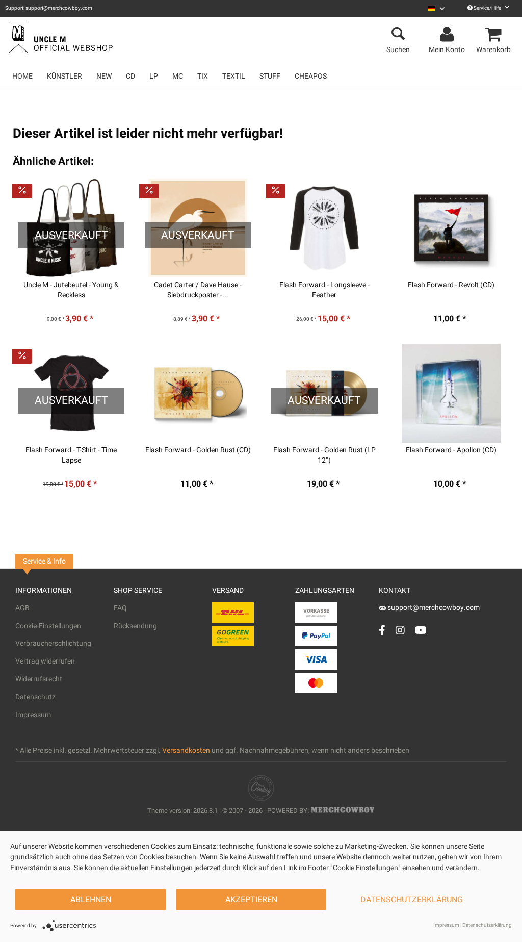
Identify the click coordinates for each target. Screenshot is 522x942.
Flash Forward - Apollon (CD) (451, 450)
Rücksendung (135, 626)
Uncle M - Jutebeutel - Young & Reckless (71, 290)
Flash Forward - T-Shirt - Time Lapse (71, 455)
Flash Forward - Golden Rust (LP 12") (324, 455)
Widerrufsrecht (38, 679)
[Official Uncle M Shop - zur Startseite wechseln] (59, 38)
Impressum (33, 714)
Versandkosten (186, 750)
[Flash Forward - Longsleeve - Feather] (324, 228)
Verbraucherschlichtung (53, 643)
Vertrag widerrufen (45, 661)
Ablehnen (90, 900)
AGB (22, 608)
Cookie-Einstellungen (48, 626)
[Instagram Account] (400, 630)
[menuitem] (436, 8)
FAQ (120, 608)
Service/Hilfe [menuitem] (487, 8)
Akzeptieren (251, 900)
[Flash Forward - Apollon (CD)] (451, 393)
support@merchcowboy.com (433, 607)
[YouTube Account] (421, 630)
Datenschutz (35, 697)
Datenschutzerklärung (411, 900)
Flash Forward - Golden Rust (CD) (198, 450)
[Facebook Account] (382, 630)
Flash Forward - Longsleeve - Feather (324, 290)
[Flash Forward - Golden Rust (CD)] (198, 393)
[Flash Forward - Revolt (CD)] (451, 228)
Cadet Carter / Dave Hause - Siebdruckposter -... (198, 290)
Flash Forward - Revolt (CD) (451, 285)
